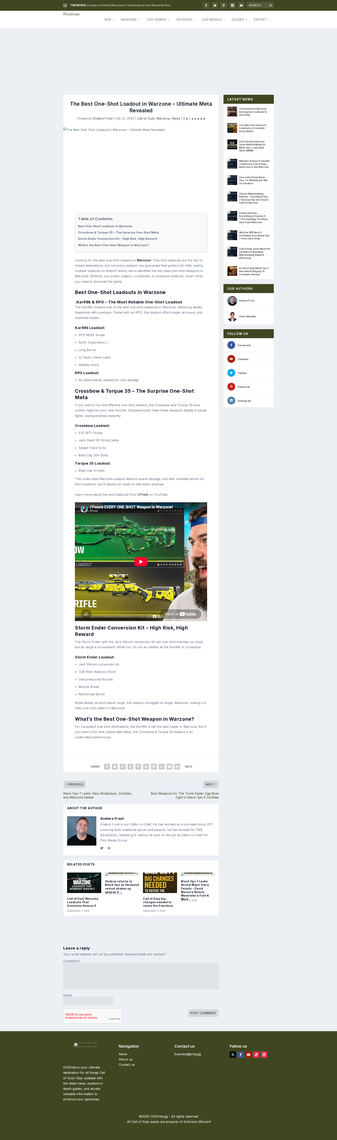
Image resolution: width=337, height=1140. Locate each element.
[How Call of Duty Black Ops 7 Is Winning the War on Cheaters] (232, 180)
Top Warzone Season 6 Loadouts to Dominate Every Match (252, 128)
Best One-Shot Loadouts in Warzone (105, 226)
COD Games (156, 19)
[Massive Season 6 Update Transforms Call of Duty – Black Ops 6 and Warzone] (232, 164)
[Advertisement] (168, 57)
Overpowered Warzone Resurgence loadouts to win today (253, 111)
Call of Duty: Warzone (153, 118)
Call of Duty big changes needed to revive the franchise (158, 902)
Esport (260, 19)
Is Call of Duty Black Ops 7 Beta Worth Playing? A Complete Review (254, 271)
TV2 (199, 830)
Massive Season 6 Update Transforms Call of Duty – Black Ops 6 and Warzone (254, 163)
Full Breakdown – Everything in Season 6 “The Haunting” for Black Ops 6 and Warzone (253, 218)
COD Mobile (212, 19)
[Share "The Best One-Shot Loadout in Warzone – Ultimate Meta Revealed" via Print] (177, 767)
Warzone (129, 19)
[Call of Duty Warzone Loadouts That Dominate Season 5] (84, 883)
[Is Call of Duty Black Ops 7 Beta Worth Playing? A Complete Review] (232, 271)
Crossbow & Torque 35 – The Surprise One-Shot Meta (118, 232)
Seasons (184, 19)
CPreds (142, 494)
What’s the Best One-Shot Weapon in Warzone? (113, 245)
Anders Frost (103, 118)
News (176, 118)
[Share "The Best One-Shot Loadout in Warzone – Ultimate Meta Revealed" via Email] (169, 767)
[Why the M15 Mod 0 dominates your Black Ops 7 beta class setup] (232, 235)
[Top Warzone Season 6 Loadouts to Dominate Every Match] (232, 128)
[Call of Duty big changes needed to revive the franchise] (160, 883)
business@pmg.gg (187, 1054)
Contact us (127, 1065)
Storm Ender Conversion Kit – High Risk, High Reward (117, 239)
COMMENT (71, 961)
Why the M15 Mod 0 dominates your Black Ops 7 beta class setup (254, 235)
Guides (238, 19)
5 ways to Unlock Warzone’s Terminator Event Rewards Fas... (129, 5)
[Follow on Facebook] (241, 1054)
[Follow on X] (233, 1054)
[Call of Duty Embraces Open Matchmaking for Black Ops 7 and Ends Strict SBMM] (232, 144)
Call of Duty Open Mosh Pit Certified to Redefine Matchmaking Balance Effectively (254, 253)
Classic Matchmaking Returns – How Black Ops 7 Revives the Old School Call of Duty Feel (253, 198)
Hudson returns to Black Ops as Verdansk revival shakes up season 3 (122, 887)
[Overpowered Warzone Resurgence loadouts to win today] (232, 111)
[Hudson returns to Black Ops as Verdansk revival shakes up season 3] (122, 874)
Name (67, 995)
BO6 (108, 19)
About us (125, 1059)
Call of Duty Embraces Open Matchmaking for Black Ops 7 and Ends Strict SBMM (252, 146)
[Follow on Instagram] (264, 1054)
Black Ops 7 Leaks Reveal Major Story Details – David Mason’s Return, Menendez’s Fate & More (195, 890)
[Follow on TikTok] (256, 1054)
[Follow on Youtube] (248, 1054)
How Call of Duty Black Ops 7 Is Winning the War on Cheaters (253, 180)
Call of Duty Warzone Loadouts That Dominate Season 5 (82, 902)
